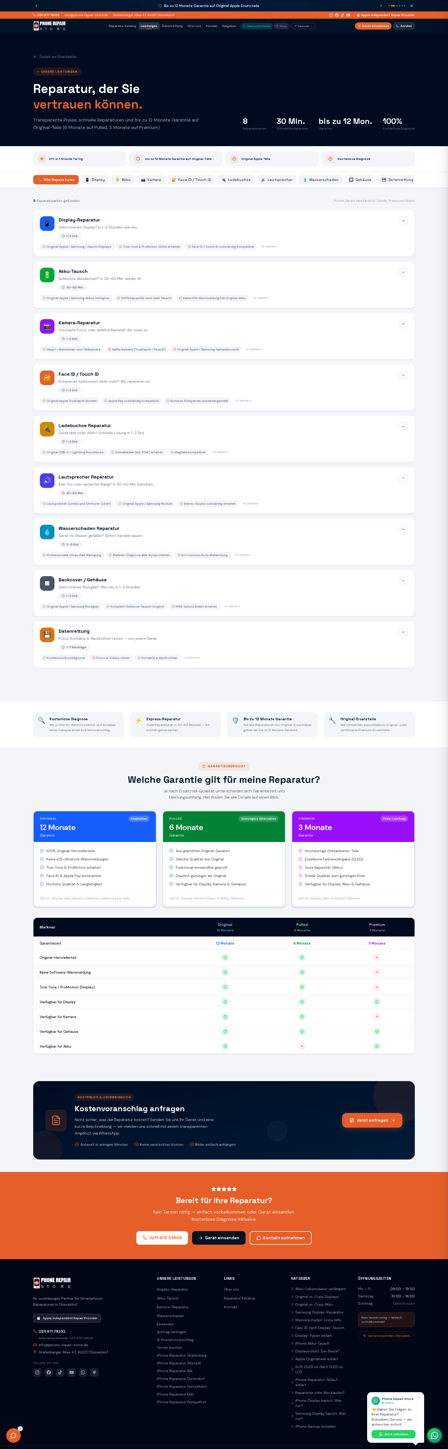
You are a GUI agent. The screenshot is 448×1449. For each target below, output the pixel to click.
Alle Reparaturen (56, 179)
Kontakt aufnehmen (284, 1238)
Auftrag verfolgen (171, 1332)
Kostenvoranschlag (177, 1339)
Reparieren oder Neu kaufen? (320, 1392)
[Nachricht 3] (396, 5)
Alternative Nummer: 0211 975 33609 (65, 1338)
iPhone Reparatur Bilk (175, 1371)
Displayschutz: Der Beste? (317, 1351)
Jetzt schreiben (396, 1434)
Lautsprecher (276, 179)
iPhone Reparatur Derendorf (181, 1378)
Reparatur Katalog (122, 26)
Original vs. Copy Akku (314, 1304)
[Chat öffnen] (13, 1435)
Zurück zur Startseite (57, 56)
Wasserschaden (321, 179)
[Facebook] (337, 15)
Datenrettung (172, 26)
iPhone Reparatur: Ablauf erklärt (316, 1382)
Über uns (194, 26)
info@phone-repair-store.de (86, 15)
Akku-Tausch (168, 1298)
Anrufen (406, 26)
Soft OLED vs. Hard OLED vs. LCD (319, 1369)
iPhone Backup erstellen (315, 1426)
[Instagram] (331, 15)
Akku (123, 179)
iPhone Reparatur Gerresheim (182, 1386)
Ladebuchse (236, 179)
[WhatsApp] (83, 1372)
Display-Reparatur (172, 1289)
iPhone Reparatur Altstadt (179, 1363)
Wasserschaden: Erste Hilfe (318, 1320)
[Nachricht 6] (404, 5)
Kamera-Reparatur (173, 1307)
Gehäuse (360, 179)
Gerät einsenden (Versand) (389, 1336)
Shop (283, 26)
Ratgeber (229, 26)
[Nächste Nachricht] (381, 6)
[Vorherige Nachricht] (36, 6)
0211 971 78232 (48, 15)
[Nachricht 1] (389, 5)
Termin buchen (169, 1347)
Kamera (151, 179)
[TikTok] (342, 15)
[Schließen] (412, 6)
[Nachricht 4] (399, 5)
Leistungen (149, 26)
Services (303, 26)
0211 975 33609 (165, 1238)
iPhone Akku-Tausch (312, 1343)
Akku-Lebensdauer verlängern (320, 1288)
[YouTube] (348, 15)
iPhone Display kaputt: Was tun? (318, 1403)
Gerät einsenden (222, 1238)
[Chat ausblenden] (20, 1428)
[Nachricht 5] (402, 5)
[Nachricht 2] (392, 5)
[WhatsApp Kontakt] (434, 1435)
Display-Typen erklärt (313, 1335)
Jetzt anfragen (372, 1120)
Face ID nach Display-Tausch (319, 1327)
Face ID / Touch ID (191, 179)
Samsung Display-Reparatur (319, 1312)
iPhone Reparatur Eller (175, 1394)
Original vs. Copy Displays (317, 1296)
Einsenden (165, 1324)
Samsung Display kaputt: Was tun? (320, 1416)
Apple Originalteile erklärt (316, 1359)
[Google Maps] (94, 1372)
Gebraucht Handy (258, 26)
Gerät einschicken (375, 26)
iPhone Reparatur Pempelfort (181, 1402)
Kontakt (212, 26)
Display (95, 179)
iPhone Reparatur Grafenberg (182, 1355)
